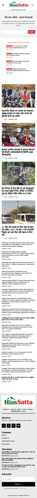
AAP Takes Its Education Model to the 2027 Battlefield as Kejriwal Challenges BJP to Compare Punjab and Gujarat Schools (17, 335)
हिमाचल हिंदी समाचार (5, 455)
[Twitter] (13, 426)
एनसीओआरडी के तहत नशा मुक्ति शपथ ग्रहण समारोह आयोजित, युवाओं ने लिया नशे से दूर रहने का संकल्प (18, 319)
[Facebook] (4, 426)
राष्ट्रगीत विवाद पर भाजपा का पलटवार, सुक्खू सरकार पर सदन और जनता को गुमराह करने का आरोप (18, 113)
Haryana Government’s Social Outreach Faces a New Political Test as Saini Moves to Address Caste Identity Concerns (18, 282)
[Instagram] (9, 426)
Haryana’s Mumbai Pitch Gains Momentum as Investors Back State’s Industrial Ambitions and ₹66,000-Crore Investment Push (18, 291)
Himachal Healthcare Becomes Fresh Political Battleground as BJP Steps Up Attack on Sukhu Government (18, 345)
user (5, 119)
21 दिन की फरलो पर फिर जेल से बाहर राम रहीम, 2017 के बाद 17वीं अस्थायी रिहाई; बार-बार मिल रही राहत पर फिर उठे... (18, 230)
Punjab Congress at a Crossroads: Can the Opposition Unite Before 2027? (17, 353)
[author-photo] (3, 119)
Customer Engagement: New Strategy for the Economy (17, 62)
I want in (17, 484)
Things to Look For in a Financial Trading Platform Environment (17, 69)
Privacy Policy (22, 488)
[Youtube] (18, 426)
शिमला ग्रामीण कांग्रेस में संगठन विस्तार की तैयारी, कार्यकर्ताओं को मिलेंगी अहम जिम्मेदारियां (18, 152)
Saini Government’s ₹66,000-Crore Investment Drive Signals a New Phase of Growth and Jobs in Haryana (17, 273)
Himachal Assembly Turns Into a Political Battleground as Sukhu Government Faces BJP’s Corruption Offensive (17, 326)
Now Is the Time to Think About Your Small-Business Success (16, 46)
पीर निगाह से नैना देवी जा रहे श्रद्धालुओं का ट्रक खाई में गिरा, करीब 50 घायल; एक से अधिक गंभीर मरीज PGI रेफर (18, 191)
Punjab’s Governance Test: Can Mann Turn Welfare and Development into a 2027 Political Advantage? (18, 361)
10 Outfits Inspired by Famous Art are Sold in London (18, 54)
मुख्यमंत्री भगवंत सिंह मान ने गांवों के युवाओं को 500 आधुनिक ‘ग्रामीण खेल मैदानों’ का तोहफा (18, 378)
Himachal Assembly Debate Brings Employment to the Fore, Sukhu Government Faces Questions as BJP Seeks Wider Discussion (18, 254)
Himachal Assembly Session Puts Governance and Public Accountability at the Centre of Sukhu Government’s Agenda (18, 244)
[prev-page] (7, 74)
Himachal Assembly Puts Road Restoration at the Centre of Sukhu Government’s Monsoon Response (18, 264)
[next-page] (10, 74)
